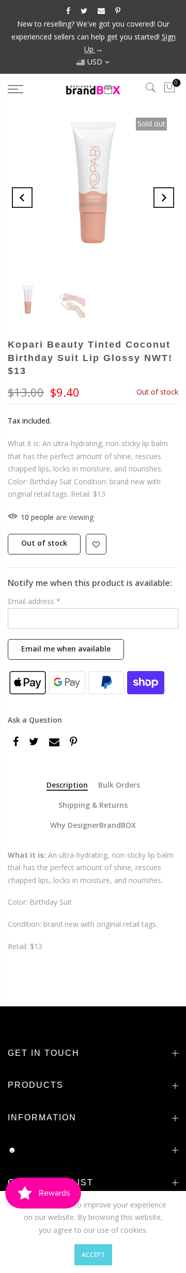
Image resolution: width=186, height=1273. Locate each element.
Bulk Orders (119, 785)
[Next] (163, 197)
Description (67, 785)
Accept (93, 1254)
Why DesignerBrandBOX (93, 825)
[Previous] (22, 197)
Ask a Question (35, 720)
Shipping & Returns (93, 805)
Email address (34, 601)
